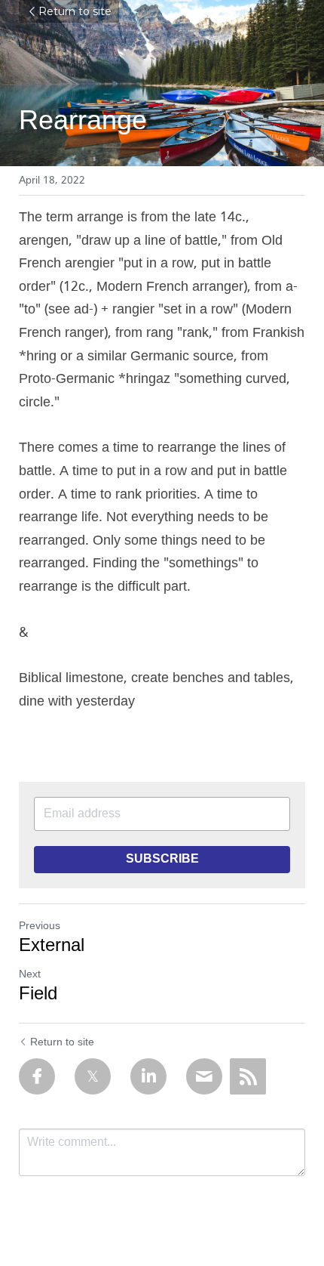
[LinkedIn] (148, 1076)
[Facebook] (37, 1076)
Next (30, 974)
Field (38, 994)
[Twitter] (93, 1076)
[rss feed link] (248, 1076)
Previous (39, 926)
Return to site (75, 11)
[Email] (204, 1076)
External (51, 946)
